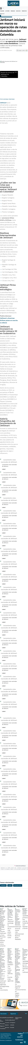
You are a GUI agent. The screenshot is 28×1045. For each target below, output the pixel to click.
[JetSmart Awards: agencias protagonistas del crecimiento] (3, 964)
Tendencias (8, 1020)
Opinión (7, 1025)
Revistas (7, 1027)
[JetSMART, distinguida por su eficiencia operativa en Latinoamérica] (25, 954)
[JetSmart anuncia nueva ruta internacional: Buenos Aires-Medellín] (17, 916)
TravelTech (24, 10)
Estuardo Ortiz (17, 885)
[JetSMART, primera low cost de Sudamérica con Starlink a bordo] (25, 911)
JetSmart (3, 885)
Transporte (7, 1017)
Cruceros (7, 1022)
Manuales (13, 10)
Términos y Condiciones (6, 1040)
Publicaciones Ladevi (18, 1018)
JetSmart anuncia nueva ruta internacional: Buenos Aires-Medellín (19, 933)
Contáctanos (19, 1040)
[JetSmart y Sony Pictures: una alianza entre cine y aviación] (3, 920)
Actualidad (2, 1017)
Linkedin (12, 1025)
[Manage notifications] (25, 1042)
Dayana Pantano (9, 99)
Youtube (12, 1027)
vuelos (9, 885)
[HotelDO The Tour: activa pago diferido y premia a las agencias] (10, 955)
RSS (21, 1043)
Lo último (7, 10)
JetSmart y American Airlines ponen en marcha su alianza (9, 320)
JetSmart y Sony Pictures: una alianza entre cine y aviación (3, 939)
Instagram (12, 1022)
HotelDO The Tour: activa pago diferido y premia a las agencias (10, 973)
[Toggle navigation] (3, 8)
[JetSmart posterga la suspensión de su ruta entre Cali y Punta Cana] (10, 914)
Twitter (12, 1017)
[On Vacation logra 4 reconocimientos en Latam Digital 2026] (17, 965)
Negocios (18, 10)
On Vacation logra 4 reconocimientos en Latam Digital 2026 (20, 990)
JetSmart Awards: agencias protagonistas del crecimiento (4, 985)
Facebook (12, 1020)
